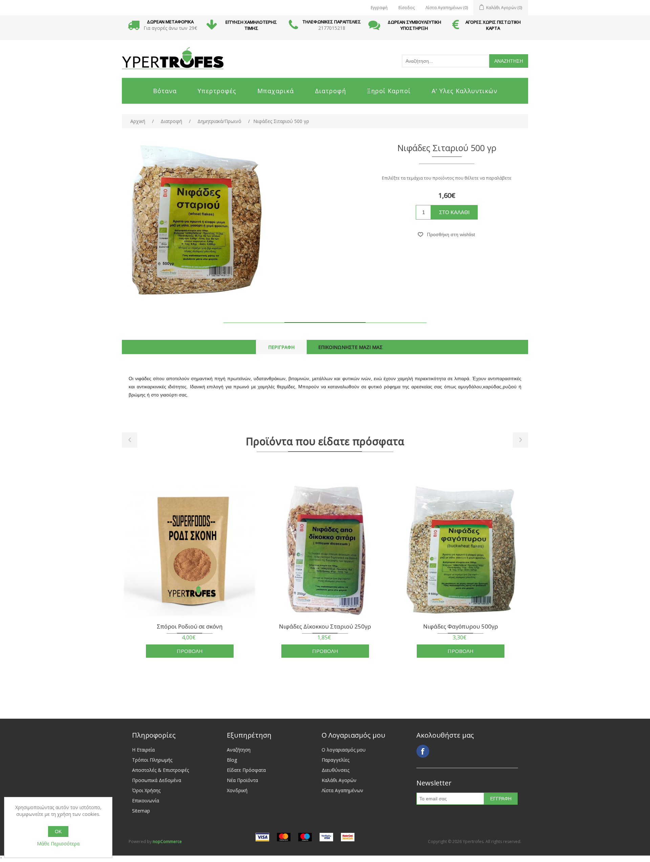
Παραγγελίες (335, 760)
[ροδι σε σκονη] (190, 550)
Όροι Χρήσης (146, 790)
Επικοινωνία (145, 800)
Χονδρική (237, 790)
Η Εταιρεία (143, 749)
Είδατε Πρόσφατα (246, 770)
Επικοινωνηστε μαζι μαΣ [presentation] (350, 347)
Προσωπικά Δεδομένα (156, 780)
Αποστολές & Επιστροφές (160, 770)
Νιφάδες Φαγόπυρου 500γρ (460, 626)
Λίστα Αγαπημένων (342, 790)
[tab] (281, 347)
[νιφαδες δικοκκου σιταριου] (325, 550)
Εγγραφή (379, 8)
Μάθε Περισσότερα (58, 843)
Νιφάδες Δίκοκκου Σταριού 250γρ (325, 626)
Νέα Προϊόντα (242, 780)
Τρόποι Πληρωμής (152, 760)
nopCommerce (167, 841)
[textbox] (446, 61)
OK (58, 831)
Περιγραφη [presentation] (281, 347)
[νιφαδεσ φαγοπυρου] (460, 550)
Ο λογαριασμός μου (344, 749)
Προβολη (190, 651)
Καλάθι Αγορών (339, 780)
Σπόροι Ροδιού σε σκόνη (189, 626)
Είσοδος (406, 8)
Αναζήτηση (239, 749)
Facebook (422, 751)
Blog (232, 760)
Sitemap (141, 810)
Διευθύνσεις (335, 770)
